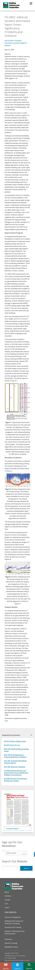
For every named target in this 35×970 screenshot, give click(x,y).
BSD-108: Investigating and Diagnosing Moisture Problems (15, 756)
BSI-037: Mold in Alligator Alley (15, 741)
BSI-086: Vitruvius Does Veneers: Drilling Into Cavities (15, 780)
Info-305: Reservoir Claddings (14, 767)
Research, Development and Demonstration (14, 932)
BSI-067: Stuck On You (12, 745)
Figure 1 (14, 381)
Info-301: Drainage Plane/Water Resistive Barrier (15, 762)
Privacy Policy (12, 958)
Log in (7, 907)
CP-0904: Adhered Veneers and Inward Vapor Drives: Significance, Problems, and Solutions (16, 772)
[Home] (11, 5)
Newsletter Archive (11, 947)
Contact (7, 900)
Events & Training (11, 943)
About (7, 892)
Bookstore (8, 939)
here (6, 721)
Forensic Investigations (13, 917)
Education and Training (13, 927)
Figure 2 (9, 471)
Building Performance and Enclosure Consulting (14, 922)
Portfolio (8, 896)
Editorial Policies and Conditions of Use (17, 960)
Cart (6, 904)
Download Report (12, 829)
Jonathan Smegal (19, 43)
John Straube (9, 41)
